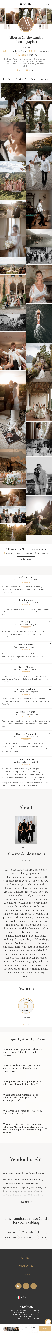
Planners (42, 1232)
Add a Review (26, 559)
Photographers (13, 1232)
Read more (26, 1202)
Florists (44, 1237)
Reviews (21, 79)
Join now (44, 1329)
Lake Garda (27, 47)
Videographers (28, 1232)
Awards (44, 79)
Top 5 (9, 51)
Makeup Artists (11, 1237)
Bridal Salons (26, 1237)
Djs (36, 1237)
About (33, 79)
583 (34, 51)
